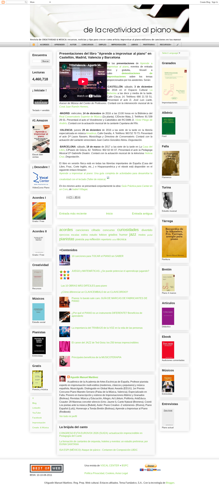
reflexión (95, 239)
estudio (93, 235)
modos (142, 235)
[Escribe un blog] (70, 197)
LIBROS (134, 45)
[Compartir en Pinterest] (79, 197)
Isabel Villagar (79, 189)
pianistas (66, 239)
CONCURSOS (87, 45)
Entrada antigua (142, 213)
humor (123, 234)
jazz (132, 234)
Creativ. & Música (40, 427)
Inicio (109, 213)
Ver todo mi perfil (68, 416)
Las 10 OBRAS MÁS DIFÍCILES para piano (84, 285)
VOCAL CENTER (109, 465)
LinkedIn (36, 408)
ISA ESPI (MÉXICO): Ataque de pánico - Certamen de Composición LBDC (98, 450)
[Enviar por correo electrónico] (67, 197)
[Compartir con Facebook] (76, 197)
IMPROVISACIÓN (118, 45)
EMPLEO (102, 45)
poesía (79, 239)
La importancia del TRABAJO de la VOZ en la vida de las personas (107, 328)
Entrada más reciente (73, 213)
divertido (147, 230)
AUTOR (73, 45)
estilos (84, 235)
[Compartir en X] (73, 197)
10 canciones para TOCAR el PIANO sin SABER (98, 256)
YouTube (36, 413)
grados (112, 234)
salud (114, 239)
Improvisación (38, 422)
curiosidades (128, 230)
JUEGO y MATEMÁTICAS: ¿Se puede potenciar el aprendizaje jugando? (110, 271)
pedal (149, 235)
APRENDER (59, 45)
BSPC (125, 465)
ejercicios (64, 235)
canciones (82, 230)
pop (87, 239)
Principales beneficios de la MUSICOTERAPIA (96, 357)
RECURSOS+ (165, 45)
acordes (66, 230)
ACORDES (44, 45)
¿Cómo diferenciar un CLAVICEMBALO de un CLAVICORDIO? (94, 292)
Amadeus (91, 133)
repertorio (106, 239)
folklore (103, 235)
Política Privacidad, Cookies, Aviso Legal (106, 473)
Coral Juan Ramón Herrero (73, 106)
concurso (109, 230)
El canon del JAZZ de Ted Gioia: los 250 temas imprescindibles (105, 342)
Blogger (170, 483)
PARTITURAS (149, 45)
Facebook (37, 417)
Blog (34, 403)
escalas (75, 235)
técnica (121, 239)
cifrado (95, 230)
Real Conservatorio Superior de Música (80, 116)
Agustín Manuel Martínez (84, 377)
